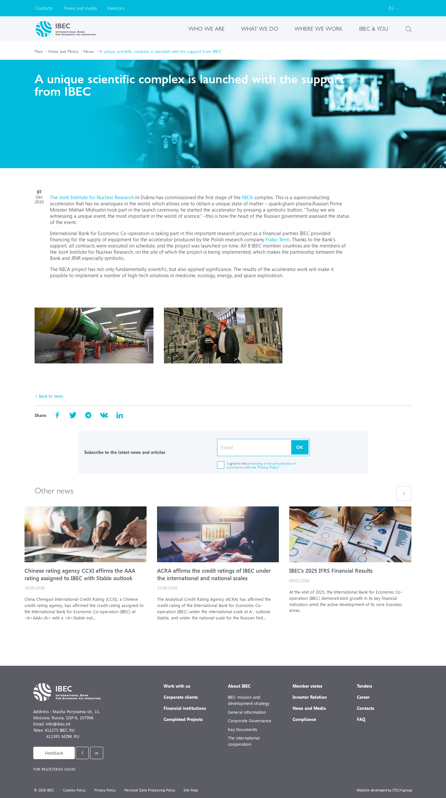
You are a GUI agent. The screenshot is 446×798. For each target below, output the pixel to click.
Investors (116, 8)
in (96, 753)
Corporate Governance (249, 720)
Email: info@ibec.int (51, 723)
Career (363, 697)
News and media (80, 8)
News (89, 51)
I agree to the (261, 465)
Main (39, 51)
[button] (403, 493)
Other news (54, 490)
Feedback (54, 753)
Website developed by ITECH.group (384, 790)
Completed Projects (183, 719)
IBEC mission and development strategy (248, 700)
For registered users (54, 769)
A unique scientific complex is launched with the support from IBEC (160, 51)
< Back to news (49, 396)
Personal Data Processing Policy (149, 790)
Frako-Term (277, 239)
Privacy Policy (105, 790)
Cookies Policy (74, 790)
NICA (248, 197)
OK (299, 447)
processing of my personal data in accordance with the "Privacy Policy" (261, 465)
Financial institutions (185, 708)
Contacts (44, 8)
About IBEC (239, 686)
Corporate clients (181, 697)
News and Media (63, 51)
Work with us (177, 686)
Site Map (190, 790)
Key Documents (242, 729)
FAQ (361, 719)
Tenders (364, 686)
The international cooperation (244, 741)
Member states (307, 686)
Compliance (304, 719)
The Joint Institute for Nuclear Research (92, 197)
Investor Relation (310, 697)
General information (247, 712)
